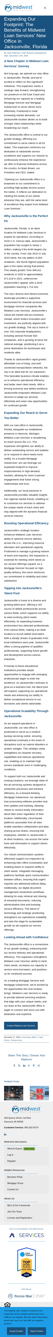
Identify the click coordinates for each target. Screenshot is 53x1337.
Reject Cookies (36, 1331)
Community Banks (29, 1037)
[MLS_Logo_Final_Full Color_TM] (19, 5)
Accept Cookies (16, 1331)
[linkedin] (5, 1134)
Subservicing (16, 1040)
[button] (6, 1093)
